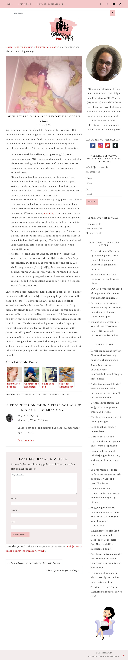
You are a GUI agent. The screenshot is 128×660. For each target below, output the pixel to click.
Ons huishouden (24, 47)
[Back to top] (123, 656)
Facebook (102, 4)
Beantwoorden (26, 440)
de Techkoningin (111, 657)
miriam (28, 394)
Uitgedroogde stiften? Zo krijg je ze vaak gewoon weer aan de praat (105, 407)
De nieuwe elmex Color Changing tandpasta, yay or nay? (106, 592)
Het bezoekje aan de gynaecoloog (60, 570)
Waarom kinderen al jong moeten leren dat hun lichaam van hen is (106, 293)
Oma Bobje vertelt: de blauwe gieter (105, 279)
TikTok (121, 4)
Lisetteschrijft (94, 228)
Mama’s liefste (94, 233)
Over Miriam (24, 4)
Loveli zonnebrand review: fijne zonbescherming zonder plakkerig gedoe (106, 355)
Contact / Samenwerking (50, 4)
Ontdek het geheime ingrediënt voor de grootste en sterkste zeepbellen (106, 441)
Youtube (115, 4)
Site (13, 522)
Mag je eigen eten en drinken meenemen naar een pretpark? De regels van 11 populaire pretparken (105, 516)
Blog (9, 4)
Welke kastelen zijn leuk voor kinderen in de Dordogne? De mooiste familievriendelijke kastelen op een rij (105, 539)
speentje (48, 213)
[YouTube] (107, 145)
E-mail (15, 510)
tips (68, 394)
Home (9, 47)
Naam (14, 498)
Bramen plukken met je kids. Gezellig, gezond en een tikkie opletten (105, 577)
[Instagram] (100, 145)
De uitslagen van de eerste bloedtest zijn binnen (35, 563)
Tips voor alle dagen (47, 47)
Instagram (108, 4)
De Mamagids (93, 224)
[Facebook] (93, 145)
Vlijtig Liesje (26, 416)
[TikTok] (115, 145)
